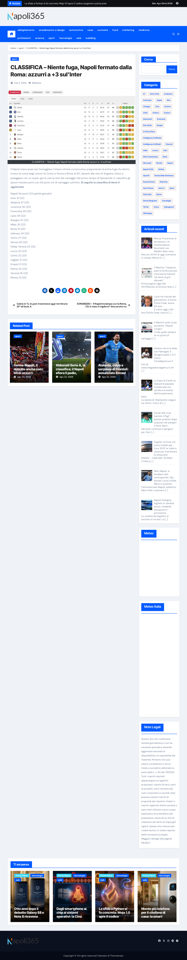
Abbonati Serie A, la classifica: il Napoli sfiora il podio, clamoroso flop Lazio (71, 371)
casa (90, 30)
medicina (144, 30)
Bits (168, 100)
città (145, 113)
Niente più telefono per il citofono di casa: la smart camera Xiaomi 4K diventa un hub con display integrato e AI (157, 918)
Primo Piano (22, 875)
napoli (170, 163)
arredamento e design (52, 30)
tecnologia (65, 38)
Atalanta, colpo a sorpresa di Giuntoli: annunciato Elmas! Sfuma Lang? (113, 371)
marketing (128, 30)
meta (165, 157)
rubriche (163, 182)
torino (156, 207)
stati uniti (147, 194)
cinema (167, 106)
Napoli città (148, 169)
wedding (91, 38)
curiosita (102, 30)
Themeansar (116, 955)
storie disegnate (150, 201)
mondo (159, 163)
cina (157, 106)
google (160, 125)
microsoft (147, 163)
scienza (39, 38)
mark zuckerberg (150, 157)
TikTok (146, 207)
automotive (76, 30)
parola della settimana (164, 175)
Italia (145, 150)
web (78, 38)
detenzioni (147, 119)
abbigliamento (26, 30)
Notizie (37, 83)
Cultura (156, 113)
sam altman (148, 188)
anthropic (147, 100)
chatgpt (146, 106)
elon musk (147, 125)
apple (159, 100)
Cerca (148, 59)
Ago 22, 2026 (24, 376)
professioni (24, 38)
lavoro (155, 150)
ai (144, 94)
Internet (169, 144)
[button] (178, 34)
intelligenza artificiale (152, 138)
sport (52, 38)
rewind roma (149, 182)
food (115, 30)
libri (165, 150)
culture (167, 113)
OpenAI (146, 175)
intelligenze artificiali (152, 144)
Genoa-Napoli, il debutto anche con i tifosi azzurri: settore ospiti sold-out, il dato (28, 373)
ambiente (168, 94)
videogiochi (169, 207)
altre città (154, 94)
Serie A (162, 188)
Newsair (102, 955)
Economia (161, 119)
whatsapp (147, 213)
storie (158, 194)
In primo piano (149, 131)
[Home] (11, 34)
